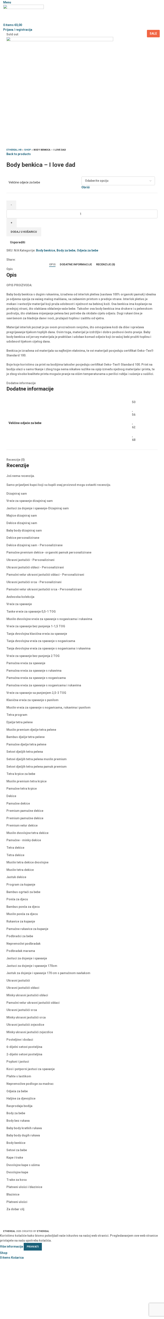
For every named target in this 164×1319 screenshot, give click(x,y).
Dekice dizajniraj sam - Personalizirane (34, 545)
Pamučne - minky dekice (23, 840)
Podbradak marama (20, 951)
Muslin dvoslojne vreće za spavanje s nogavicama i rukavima (49, 619)
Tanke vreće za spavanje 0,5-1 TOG (31, 611)
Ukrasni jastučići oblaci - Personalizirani (35, 567)
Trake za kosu (16, 1179)
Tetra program (16, 714)
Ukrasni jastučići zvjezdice (25, 1024)
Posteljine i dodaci (19, 1039)
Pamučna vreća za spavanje (25, 663)
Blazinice (12, 1194)
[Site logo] (23, 13)
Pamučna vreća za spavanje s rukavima (34, 670)
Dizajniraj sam (16, 493)
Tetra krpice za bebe (20, 774)
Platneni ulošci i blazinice (24, 1187)
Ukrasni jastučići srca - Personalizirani (34, 582)
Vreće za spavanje (19, 604)
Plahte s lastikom (18, 1076)
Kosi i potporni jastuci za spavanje (30, 1069)
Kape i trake (14, 1157)
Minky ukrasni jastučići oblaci (27, 995)
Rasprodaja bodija (19, 1106)
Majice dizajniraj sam (21, 515)
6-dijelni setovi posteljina (24, 1047)
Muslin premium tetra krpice (26, 781)
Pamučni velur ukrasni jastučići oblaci (33, 1002)
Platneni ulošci (16, 1202)
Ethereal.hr (14, 149)
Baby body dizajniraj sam (24, 530)
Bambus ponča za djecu (23, 906)
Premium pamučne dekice (24, 810)
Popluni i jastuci (17, 1061)
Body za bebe (66, 250)
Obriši (85, 187)
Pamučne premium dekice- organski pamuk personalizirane (48, 552)
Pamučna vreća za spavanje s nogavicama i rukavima (43, 685)
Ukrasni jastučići (18, 980)
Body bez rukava (18, 1120)
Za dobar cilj (15, 1209)
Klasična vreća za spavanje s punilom (32, 700)
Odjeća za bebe (87, 250)
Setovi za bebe (16, 1150)
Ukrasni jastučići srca (21, 1010)
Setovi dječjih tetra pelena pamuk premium (36, 766)
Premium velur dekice (22, 825)
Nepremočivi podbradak (23, 943)
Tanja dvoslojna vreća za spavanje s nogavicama (40, 641)
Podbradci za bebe (19, 936)
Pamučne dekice (18, 803)
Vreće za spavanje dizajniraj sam (29, 501)
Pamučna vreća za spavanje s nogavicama (36, 678)
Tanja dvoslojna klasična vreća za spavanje (36, 633)
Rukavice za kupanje (20, 921)
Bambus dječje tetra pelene (25, 737)
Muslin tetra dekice (20, 870)
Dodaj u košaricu (24, 231)
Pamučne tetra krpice (21, 788)
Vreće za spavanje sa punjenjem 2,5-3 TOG (36, 692)
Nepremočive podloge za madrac (30, 1083)
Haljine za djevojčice (20, 1098)
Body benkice (45, 250)
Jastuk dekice (16, 877)
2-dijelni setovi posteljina (24, 1054)
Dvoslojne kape (17, 1172)
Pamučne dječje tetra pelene (26, 744)
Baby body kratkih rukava (24, 1128)
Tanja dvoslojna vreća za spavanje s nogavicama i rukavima (48, 648)
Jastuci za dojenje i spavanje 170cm (31, 965)
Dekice (11, 796)
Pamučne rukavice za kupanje (27, 929)
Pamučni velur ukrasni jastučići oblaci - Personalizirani (45, 574)
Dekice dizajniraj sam (21, 523)
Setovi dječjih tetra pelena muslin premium (36, 759)
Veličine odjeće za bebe (24, 182)
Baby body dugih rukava (23, 1135)
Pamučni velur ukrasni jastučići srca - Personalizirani (44, 589)
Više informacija (11, 1246)
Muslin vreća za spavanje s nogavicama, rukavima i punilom (48, 707)
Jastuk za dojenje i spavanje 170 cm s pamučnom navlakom (48, 973)
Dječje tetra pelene (19, 722)
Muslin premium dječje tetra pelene (31, 729)
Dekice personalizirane (22, 537)
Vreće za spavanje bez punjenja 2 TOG (33, 656)
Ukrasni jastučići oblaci (22, 987)
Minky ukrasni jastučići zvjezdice (29, 1032)
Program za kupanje (20, 884)
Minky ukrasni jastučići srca (26, 1017)
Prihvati (33, 1246)
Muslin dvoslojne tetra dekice (27, 833)
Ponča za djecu (17, 899)
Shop (27, 149)
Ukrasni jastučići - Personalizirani (30, 560)
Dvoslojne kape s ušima (23, 1165)
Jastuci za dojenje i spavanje (26, 958)
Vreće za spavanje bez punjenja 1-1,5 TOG (35, 626)
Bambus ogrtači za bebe (23, 892)
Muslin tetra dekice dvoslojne (27, 862)
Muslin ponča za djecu (22, 914)
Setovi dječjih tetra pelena (24, 751)
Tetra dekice (15, 847)
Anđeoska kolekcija (20, 596)
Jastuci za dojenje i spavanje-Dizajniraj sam (37, 508)
